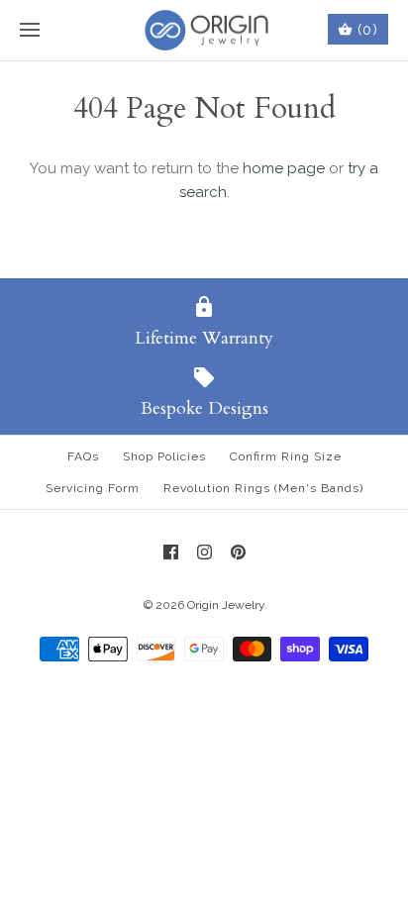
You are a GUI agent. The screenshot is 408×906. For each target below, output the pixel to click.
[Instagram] (204, 552)
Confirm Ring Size (286, 456)
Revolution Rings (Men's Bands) (263, 488)
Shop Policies (164, 456)
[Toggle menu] (29, 30)
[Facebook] (170, 552)
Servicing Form (93, 488)
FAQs (83, 456)
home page (284, 168)
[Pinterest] (238, 552)
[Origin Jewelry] (204, 30)
